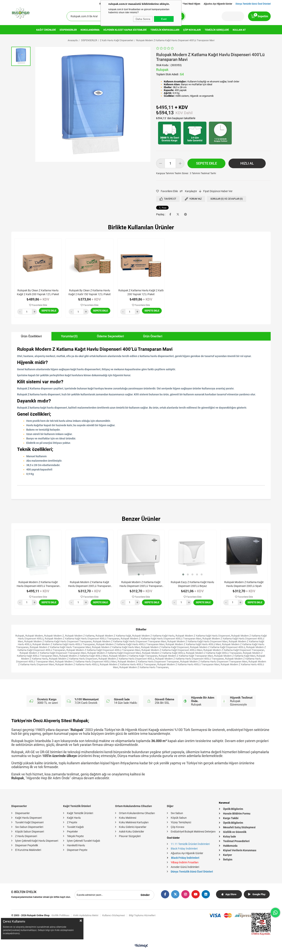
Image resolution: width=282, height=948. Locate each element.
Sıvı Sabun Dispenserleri (29, 826)
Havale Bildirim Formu (236, 813)
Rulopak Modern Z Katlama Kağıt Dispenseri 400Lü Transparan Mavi (103, 650)
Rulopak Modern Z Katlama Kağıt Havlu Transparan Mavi (60, 647)
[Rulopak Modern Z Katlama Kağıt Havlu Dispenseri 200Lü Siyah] (244, 553)
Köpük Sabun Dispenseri (29, 831)
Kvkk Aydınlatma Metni (85, 915)
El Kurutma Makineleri (28, 849)
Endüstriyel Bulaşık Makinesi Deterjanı (193, 831)
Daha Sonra (143, 18)
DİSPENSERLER (68, 29)
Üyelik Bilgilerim (233, 808)
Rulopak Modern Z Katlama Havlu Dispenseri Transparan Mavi (213, 661)
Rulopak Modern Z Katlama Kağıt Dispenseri (165, 647)
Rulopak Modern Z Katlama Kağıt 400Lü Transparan (214, 652)
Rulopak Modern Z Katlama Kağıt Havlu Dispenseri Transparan (58, 641)
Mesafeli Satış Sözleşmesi (239, 827)
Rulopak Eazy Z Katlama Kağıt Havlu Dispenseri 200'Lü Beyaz (192, 584)
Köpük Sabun (179, 817)
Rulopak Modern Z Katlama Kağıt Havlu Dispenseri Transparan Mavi (129, 641)
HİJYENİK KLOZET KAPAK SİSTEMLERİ (125, 29)
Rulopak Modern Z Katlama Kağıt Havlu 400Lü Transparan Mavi (130, 644)
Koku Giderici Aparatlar (132, 826)
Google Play (259, 894)
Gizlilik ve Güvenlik (234, 831)
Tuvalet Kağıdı (75, 826)
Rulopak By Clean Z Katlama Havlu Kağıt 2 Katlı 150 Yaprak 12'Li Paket (89, 292)
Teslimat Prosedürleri (236, 841)
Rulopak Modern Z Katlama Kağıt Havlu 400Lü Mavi (193, 644)
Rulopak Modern (34, 635)
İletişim (227, 859)
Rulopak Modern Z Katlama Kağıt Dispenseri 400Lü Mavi (171, 650)
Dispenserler (22, 813)
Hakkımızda (230, 845)
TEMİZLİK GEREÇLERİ (217, 29)
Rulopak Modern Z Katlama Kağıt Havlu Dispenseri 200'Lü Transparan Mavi (89, 584)
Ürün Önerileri (152, 336)
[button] (138, 574)
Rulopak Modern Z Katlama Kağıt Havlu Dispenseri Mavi (197, 641)
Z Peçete (72, 822)
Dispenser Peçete (77, 849)
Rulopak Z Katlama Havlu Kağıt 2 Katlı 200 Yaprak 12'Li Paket (140, 292)
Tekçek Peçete (75, 836)
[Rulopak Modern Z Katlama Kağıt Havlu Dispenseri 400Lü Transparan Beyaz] (38, 553)
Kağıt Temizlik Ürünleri (80, 813)
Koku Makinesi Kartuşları (133, 822)
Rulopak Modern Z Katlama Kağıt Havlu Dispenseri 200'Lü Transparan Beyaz (141, 584)
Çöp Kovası (177, 826)
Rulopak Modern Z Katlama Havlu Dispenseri (73, 658)
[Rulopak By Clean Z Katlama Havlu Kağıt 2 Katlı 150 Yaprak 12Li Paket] (89, 262)
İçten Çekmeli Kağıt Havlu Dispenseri (36, 840)
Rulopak (19, 635)
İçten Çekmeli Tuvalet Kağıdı (83, 840)
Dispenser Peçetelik (26, 845)
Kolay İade (229, 836)
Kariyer (227, 854)
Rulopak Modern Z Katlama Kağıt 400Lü (163, 652)
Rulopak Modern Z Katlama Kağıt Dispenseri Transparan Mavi (53, 652)
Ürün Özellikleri (31, 336)
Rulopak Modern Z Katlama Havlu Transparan (143, 667)
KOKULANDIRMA (90, 29)
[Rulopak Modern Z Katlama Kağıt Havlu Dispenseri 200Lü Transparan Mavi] (89, 553)
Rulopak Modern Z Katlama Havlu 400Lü (77, 664)
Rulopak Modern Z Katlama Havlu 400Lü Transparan (128, 664)
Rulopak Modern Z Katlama (79, 635)
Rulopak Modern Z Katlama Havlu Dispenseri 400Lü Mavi (85, 661)
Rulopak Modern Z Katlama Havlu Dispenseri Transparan (148, 661)
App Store (230, 894)
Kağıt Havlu (74, 817)
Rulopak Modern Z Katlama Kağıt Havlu (153, 635)
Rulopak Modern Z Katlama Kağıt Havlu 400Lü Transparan (63, 644)
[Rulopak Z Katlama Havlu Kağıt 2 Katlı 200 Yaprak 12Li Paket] (141, 262)
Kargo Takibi (230, 818)
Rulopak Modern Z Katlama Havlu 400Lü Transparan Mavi (188, 664)
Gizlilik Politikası (60, 915)
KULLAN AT (239, 29)
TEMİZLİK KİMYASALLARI (164, 29)
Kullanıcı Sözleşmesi (113, 915)
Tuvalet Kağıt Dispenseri (29, 822)
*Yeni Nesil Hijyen (191, 3)
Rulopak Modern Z (54, 635)
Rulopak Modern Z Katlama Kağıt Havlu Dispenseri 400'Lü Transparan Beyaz (38, 584)
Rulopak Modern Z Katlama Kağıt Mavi (234, 655)
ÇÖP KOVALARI (192, 29)
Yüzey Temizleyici (181, 822)
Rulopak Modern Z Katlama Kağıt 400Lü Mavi (83, 655)
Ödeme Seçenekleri (110, 336)
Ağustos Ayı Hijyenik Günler (218, 3)
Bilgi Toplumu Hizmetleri (142, 915)
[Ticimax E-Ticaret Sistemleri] (141, 946)
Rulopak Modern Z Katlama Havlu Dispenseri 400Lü (126, 658)
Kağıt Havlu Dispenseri (28, 817)
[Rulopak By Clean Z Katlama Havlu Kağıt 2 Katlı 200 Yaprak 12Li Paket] (38, 262)
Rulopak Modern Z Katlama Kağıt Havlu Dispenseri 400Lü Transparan (82, 638)
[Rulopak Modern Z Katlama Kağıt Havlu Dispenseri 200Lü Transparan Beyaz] (141, 553)
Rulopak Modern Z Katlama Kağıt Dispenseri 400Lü (217, 647)
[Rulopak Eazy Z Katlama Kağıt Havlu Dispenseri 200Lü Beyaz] (192, 553)
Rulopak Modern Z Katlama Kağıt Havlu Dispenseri (203, 635)
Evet (164, 18)
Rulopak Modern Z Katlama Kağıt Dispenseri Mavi (114, 652)
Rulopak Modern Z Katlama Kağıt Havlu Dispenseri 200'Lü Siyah (244, 584)
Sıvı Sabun (177, 813)
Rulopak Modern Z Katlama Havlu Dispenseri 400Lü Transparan (189, 658)
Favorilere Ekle (39, 305)
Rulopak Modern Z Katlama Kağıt (113, 635)
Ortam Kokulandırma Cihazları (137, 813)
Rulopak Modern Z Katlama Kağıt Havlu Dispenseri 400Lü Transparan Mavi (161, 638)
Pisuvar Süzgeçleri (130, 836)
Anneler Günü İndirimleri (185, 867)
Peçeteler (72, 831)
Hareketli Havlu (76, 845)
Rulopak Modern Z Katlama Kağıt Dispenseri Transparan (233, 650)
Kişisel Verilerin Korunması (239, 850)
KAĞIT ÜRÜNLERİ (46, 29)
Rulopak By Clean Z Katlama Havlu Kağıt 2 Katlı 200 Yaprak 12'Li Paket (38, 292)
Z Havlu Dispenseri (26, 836)
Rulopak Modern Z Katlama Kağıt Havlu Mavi (116, 647)
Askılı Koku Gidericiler (131, 831)
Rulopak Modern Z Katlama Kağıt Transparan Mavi (186, 655)
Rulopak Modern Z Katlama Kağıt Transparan (133, 655)
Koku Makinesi (127, 817)
